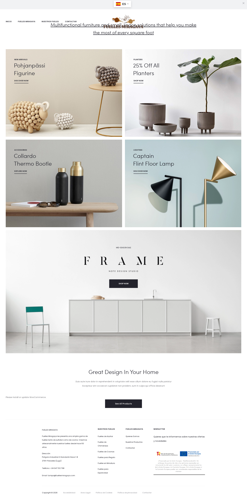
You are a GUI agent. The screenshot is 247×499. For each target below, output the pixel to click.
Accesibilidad (69, 492)
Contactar (71, 21)
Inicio (9, 21)
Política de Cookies (104, 492)
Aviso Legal (85, 492)
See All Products (123, 403)
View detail (64, 93)
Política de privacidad (127, 492)
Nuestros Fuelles (50, 21)
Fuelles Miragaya (26, 21)
